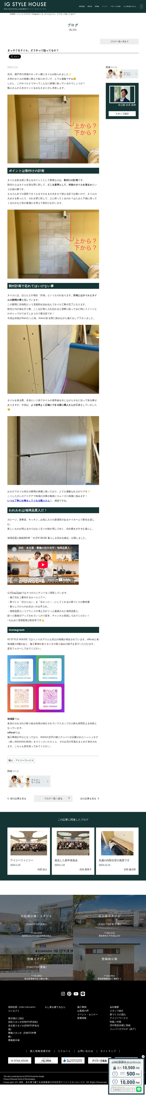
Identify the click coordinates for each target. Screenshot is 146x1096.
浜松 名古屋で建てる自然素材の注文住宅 (40, 1082)
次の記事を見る (88, 798)
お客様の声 (83, 1011)
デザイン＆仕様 (115, 6)
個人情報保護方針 (40, 1051)
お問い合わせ (85, 1051)
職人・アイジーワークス (21, 760)
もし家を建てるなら (129, 6)
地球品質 (82, 6)
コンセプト (14, 1011)
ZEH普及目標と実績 (120, 1025)
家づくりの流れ (118, 1014)
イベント (105, 6)
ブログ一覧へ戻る (118, 41)
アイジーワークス (119, 1018)
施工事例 (81, 1007)
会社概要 (114, 1007)
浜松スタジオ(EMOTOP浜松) (23, 1022)
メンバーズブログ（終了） (123, 1029)
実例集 (97, 6)
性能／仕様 (115, 1022)
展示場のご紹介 (16, 1018)
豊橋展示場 (14, 1040)
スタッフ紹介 (122, 113)
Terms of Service (24, 1079)
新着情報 (81, 1018)
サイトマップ (108, 1051)
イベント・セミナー (87, 1014)
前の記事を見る (18, 798)
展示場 (90, 6)
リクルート (64, 1051)
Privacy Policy (9, 1079)
